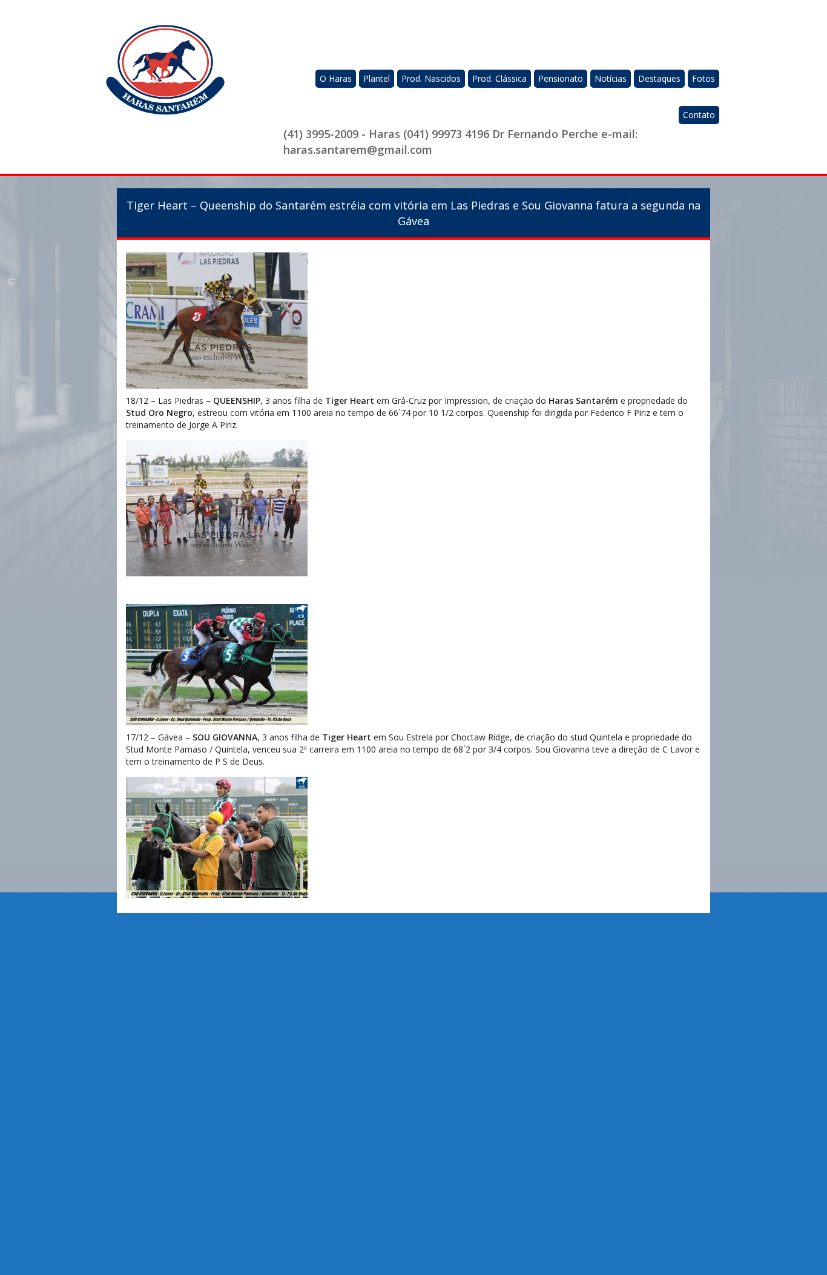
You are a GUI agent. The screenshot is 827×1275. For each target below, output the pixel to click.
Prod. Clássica (499, 78)
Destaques (659, 78)
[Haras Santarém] (165, 76)
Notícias (611, 78)
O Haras (336, 78)
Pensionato (560, 78)
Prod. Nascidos (431, 78)
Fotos (703, 78)
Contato (699, 114)
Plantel (376, 78)
